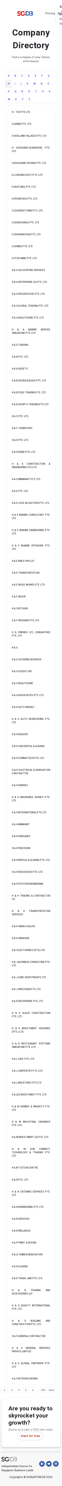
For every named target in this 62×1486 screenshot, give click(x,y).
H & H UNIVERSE (20, 938)
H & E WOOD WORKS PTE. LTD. (28, 584)
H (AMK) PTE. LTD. (22, 124)
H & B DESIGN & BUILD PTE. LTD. (29, 380)
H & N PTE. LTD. (20, 1179)
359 (43, 1390)
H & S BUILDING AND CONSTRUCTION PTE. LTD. (31, 1322)
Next (51, 1390)
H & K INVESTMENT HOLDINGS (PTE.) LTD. (31, 1030)
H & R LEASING (20, 1266)
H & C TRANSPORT (22, 428)
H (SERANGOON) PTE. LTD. (26, 234)
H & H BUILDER (20, 734)
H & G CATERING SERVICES (26, 659)
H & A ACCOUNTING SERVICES (28, 270)
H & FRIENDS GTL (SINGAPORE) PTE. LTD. (31, 634)
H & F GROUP (19, 596)
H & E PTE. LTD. (20, 491)
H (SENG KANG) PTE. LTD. (25, 222)
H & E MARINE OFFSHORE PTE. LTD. (31, 547)
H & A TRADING (20, 344)
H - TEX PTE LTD (21, 112)
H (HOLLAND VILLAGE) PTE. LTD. (29, 135)
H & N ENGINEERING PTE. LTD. (28, 1207)
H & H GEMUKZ (20, 785)
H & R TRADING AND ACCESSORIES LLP (31, 1292)
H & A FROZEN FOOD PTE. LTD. (28, 294)
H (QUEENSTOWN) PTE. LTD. (27, 210)
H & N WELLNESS (21, 1230)
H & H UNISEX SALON (23, 926)
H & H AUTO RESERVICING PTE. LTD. (31, 721)
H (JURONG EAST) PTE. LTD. (27, 175)
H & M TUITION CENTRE (25, 1167)
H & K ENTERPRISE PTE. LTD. (27, 1001)
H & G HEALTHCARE (22, 683)
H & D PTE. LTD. (20, 440)
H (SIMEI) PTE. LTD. (22, 246)
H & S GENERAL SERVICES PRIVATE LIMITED (31, 1350)
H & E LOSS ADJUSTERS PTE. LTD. (31, 503)
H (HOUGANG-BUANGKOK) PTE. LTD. (31, 149)
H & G (15, 647)
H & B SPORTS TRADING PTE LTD (30, 404)
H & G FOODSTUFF (22, 671)
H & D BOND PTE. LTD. (24, 452)
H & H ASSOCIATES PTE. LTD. (28, 695)
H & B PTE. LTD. (20, 356)
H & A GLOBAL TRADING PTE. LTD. (30, 305)
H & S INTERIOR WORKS (25, 1378)
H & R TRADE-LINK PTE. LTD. (27, 1278)
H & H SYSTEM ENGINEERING (28, 883)
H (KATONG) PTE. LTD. (24, 186)
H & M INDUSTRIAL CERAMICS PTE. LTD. (31, 1123)
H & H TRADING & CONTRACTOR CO (31, 897)
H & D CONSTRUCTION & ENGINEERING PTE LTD (31, 465)
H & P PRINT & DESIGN (24, 1242)
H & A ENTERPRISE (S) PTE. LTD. (30, 282)
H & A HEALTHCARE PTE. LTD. (28, 317)
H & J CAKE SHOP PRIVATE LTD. (29, 977)
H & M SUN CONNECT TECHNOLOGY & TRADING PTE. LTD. (31, 1152)
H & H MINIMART (21, 824)
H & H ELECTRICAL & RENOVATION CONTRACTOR (31, 772)
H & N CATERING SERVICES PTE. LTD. (31, 1193)
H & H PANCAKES (21, 836)
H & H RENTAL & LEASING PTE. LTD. (31, 860)
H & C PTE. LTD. (20, 416)
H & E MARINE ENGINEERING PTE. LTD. (31, 532)
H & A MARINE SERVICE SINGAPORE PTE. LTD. (31, 331)
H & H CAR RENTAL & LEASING (28, 746)
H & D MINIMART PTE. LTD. (26, 479)
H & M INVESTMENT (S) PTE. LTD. (30, 1137)
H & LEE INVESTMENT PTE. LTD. (29, 1094)
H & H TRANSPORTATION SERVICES (31, 913)
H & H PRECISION (21, 848)
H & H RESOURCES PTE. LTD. (27, 872)
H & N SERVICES (20, 1218)
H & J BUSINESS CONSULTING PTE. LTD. (31, 964)
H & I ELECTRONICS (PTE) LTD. (28, 950)
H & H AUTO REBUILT (23, 707)
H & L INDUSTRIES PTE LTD (27, 1082)
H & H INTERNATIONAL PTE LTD (29, 812)
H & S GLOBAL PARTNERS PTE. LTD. (31, 1365)
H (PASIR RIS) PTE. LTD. (25, 198)
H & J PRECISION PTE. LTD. (26, 989)
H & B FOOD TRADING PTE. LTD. (29, 392)
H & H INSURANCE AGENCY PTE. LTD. (31, 799)
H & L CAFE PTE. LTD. (23, 1059)
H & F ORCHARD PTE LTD (25, 620)
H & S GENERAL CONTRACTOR (29, 1336)
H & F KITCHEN (20, 608)
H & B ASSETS (20, 368)
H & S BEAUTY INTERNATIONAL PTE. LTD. (31, 1307)
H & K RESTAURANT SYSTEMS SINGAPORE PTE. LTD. (31, 1045)
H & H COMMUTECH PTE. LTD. (28, 758)
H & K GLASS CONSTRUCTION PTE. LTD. (31, 1015)
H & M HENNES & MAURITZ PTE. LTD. (31, 1108)
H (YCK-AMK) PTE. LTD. (24, 258)
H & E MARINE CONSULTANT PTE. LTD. (31, 516)
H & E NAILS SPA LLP (23, 561)
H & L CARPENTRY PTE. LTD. (27, 1070)
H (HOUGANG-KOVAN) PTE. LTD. (29, 163)
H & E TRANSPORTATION (25, 572)
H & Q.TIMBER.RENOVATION (27, 1254)
